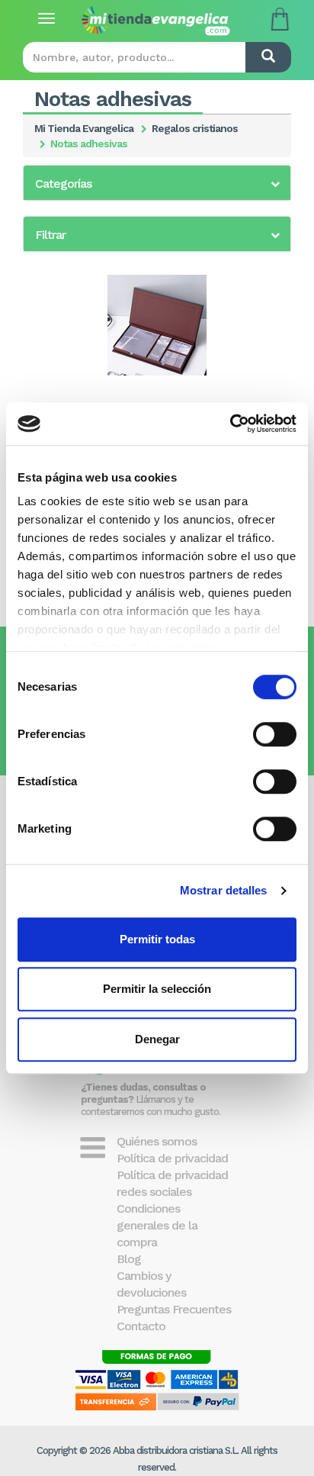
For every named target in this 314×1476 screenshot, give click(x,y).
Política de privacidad (172, 1158)
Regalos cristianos (195, 128)
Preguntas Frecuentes (174, 1309)
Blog (129, 1259)
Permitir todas (157, 939)
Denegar (157, 1039)
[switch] (274, 734)
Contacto (141, 1326)
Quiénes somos (157, 1141)
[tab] (157, 183)
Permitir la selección (157, 988)
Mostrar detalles (224, 890)
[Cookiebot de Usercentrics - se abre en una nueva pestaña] (229, 423)
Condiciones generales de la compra (157, 1225)
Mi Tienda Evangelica (83, 128)
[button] (157, 184)
